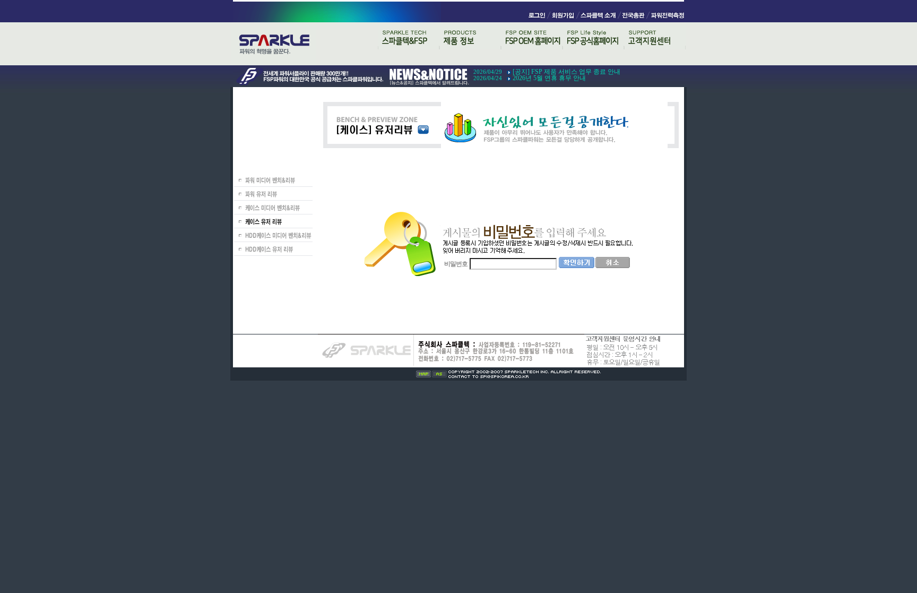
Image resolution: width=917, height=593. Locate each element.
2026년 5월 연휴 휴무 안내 (549, 78)
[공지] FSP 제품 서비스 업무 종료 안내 (566, 71)
